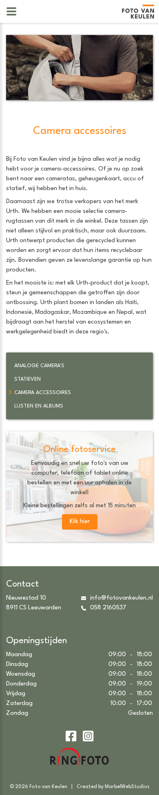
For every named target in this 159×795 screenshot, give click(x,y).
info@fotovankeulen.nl (121, 598)
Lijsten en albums (38, 406)
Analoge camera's (39, 365)
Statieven (27, 379)
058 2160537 (108, 608)
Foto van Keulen (48, 786)
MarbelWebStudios (127, 786)
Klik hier (80, 522)
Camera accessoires (42, 392)
